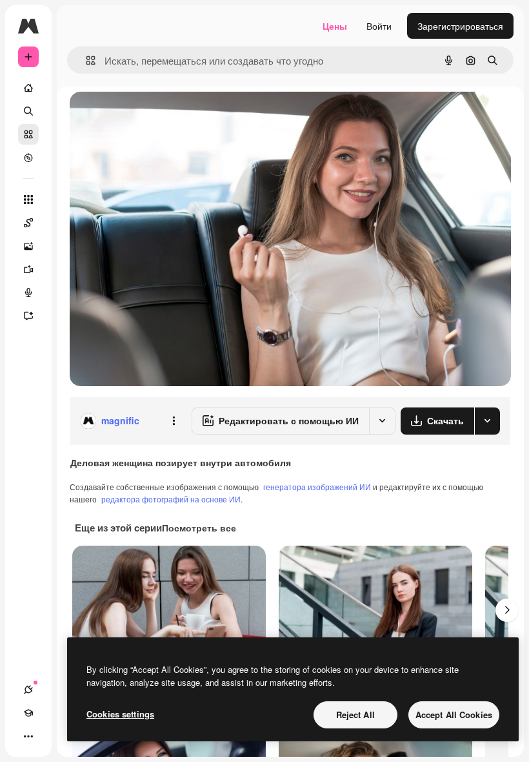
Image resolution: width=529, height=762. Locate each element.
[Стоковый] (28, 134)
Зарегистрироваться (460, 25)
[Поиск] (28, 111)
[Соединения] (28, 689)
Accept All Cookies (453, 714)
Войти (379, 25)
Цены (335, 25)
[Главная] (28, 87)
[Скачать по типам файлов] (487, 421)
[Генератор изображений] (28, 246)
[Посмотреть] (28, 157)
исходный (156, 116)
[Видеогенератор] (28, 269)
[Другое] (28, 736)
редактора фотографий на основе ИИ (171, 498)
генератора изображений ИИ (317, 486)
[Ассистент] (28, 315)
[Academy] (28, 713)
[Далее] (507, 610)
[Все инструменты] (28, 199)
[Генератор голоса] (28, 292)
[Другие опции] (173, 421)
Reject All (355, 714)
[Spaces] (28, 222)
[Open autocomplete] (85, 60)
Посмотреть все (199, 527)
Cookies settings (120, 714)
